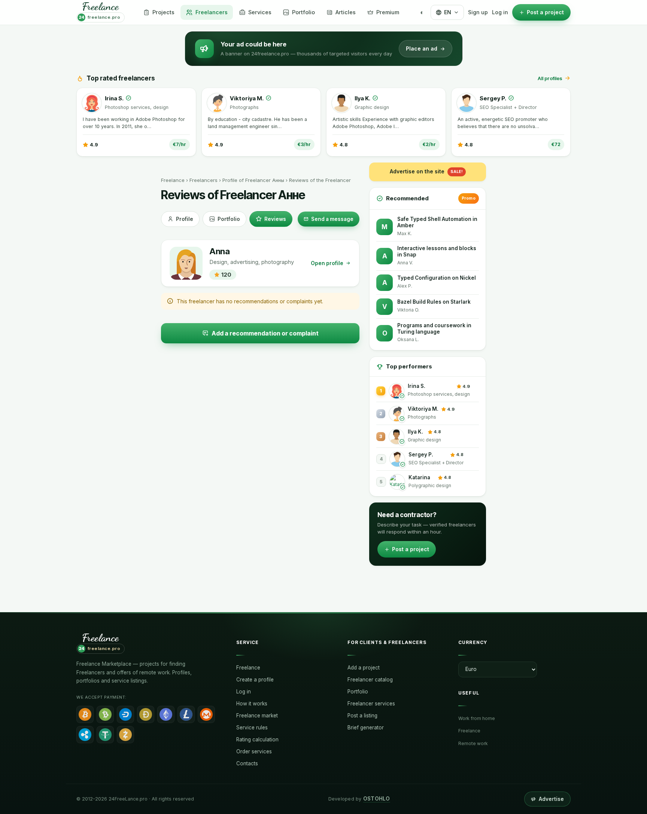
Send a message (332, 219)
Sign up (478, 12)
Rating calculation (257, 739)
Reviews (275, 219)
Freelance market (257, 716)
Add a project (363, 668)
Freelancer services (371, 704)
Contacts (247, 763)
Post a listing (362, 716)
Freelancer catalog (370, 680)
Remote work (473, 743)
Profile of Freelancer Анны (253, 180)
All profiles (550, 78)
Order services (254, 751)
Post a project (410, 549)
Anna (219, 251)
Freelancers (203, 180)
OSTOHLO (376, 799)
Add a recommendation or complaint (265, 333)
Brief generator (365, 728)
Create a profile (255, 680)
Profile (184, 219)
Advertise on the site (426, 171)
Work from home (476, 718)
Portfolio (229, 219)
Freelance (173, 180)
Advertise (551, 799)
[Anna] (186, 263)
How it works (251, 704)
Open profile (327, 263)
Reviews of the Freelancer (320, 180)
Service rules (252, 728)
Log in (500, 12)
